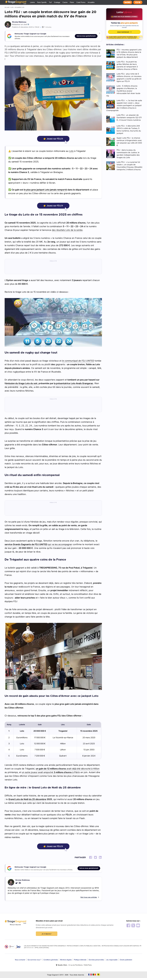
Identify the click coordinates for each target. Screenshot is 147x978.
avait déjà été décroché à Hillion (67, 768)
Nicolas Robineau (19, 22)
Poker (72, 2)
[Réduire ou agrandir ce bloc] (99, 33)
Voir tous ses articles (88, 897)
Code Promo (80, 2)
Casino (65, 2)
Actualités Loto (19, 7)
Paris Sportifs (42, 2)
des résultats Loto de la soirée (67, 230)
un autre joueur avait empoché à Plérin (51, 772)
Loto (12, 7)
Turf (50, 2)
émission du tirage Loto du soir (21, 383)
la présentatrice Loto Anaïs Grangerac (73, 383)
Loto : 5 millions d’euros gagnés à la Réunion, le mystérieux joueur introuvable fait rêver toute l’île (123, 91)
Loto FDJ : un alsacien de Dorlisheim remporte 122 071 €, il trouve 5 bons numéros (129, 117)
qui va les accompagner (38, 544)
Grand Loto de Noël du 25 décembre (27, 799)
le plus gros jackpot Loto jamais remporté (45, 189)
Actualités (91, 2)
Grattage (57, 2)
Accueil (7, 7)
